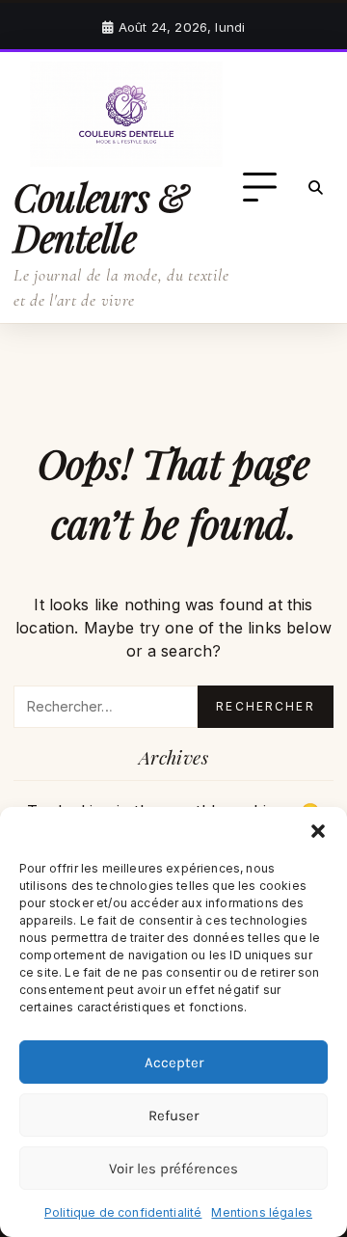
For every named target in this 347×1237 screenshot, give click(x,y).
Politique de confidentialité (122, 1212)
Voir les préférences (173, 1168)
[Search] (316, 188)
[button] (318, 831)
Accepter (174, 1062)
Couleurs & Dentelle (100, 217)
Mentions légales (261, 1212)
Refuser (173, 1115)
